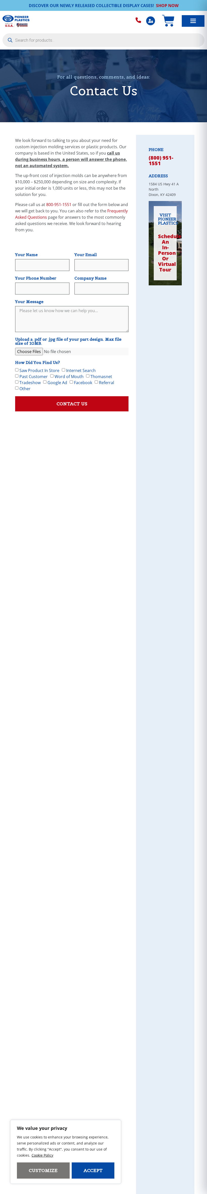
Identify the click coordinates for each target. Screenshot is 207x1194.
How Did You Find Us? (37, 362)
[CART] (168, 21)
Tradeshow (30, 382)
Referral (106, 382)
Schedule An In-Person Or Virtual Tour (169, 253)
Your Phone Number (35, 278)
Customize (43, 1170)
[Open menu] (193, 21)
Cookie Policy (42, 1155)
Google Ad (57, 382)
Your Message (29, 302)
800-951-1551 (58, 204)
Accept (93, 1170)
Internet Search (81, 370)
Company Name (90, 278)
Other (25, 388)
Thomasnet (101, 376)
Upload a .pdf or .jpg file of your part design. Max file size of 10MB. (68, 341)
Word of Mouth (69, 376)
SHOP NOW (167, 5)
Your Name (26, 255)
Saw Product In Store (39, 370)
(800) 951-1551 (161, 160)
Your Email (85, 255)
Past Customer (33, 376)
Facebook (83, 382)
